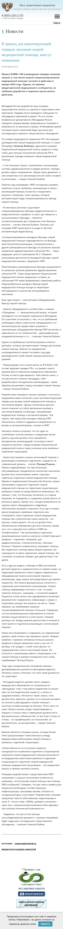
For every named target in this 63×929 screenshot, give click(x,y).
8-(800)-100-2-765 (12, 15)
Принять (45, 924)
